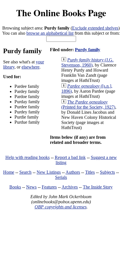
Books (15, 187)
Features (49, 187)
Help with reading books (27, 157)
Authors (73, 172)
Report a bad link (70, 157)
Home (8, 172)
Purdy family (87, 49)
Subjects (107, 172)
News (31, 187)
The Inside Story (98, 187)
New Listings (49, 172)
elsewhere (30, 67)
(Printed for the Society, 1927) (88, 104)
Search (25, 172)
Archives (70, 187)
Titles (90, 172)
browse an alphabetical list (49, 33)
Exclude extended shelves (95, 28)
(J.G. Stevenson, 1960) (87, 62)
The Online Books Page (61, 12)
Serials (61, 177)
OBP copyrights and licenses (61, 206)
